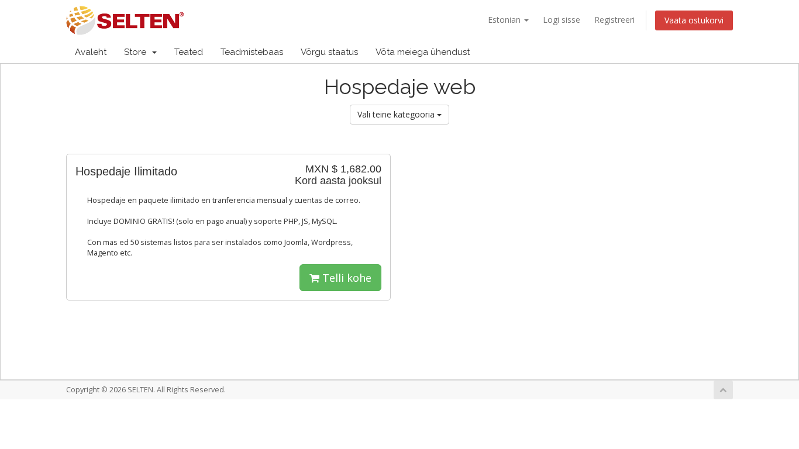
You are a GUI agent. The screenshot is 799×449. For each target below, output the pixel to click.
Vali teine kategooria (397, 114)
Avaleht (90, 52)
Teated (188, 52)
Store (137, 52)
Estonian (505, 19)
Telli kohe (345, 278)
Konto (703, 52)
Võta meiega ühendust (423, 52)
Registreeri (614, 19)
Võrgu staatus (329, 52)
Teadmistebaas (252, 52)
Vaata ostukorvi (694, 20)
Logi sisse (561, 19)
